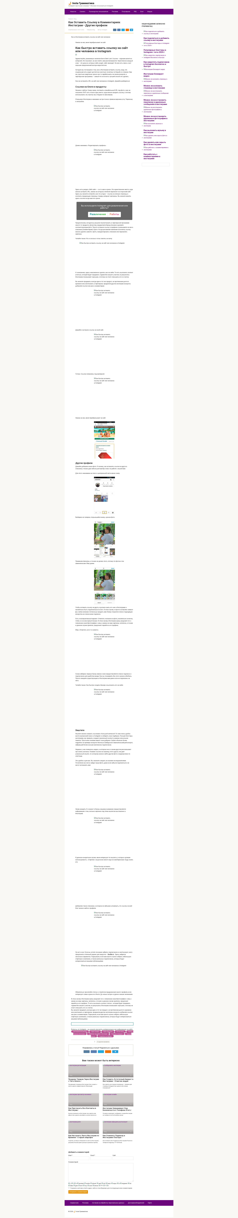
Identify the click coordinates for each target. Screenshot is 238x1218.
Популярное (126, 11)
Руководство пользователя (98, 11)
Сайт (114, 1155)
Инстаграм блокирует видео (154, 75)
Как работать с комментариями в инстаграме (152, 156)
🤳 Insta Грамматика (81, 3)
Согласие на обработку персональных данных (108, 1203)
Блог (142, 11)
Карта (150, 1203)
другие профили (104, 1042)
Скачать (82, 11)
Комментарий (73, 1162)
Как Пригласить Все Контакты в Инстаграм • (82, 1109)
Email (92, 1155)
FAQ (135, 11)
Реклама (115, 11)
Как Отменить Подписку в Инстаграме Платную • (114, 1136)
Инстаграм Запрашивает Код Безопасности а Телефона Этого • (117, 1109)
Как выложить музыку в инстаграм (155, 131)
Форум (149, 11)
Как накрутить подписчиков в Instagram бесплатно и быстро (156, 64)
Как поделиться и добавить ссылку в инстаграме (156, 39)
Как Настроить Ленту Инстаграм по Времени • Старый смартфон (83, 1136)
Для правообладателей (136, 1203)
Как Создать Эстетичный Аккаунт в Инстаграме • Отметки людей (118, 1080)
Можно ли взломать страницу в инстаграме (154, 87)
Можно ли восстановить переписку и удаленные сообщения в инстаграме (155, 102)
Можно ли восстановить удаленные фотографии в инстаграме (155, 118)
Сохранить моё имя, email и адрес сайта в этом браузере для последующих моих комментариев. (101, 1188)
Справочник (74, 1203)
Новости (73, 11)
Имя (70, 1155)
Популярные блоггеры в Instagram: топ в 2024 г (155, 51)
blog (93, 29)
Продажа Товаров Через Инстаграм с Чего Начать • (83, 1080)
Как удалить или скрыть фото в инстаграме (155, 143)
